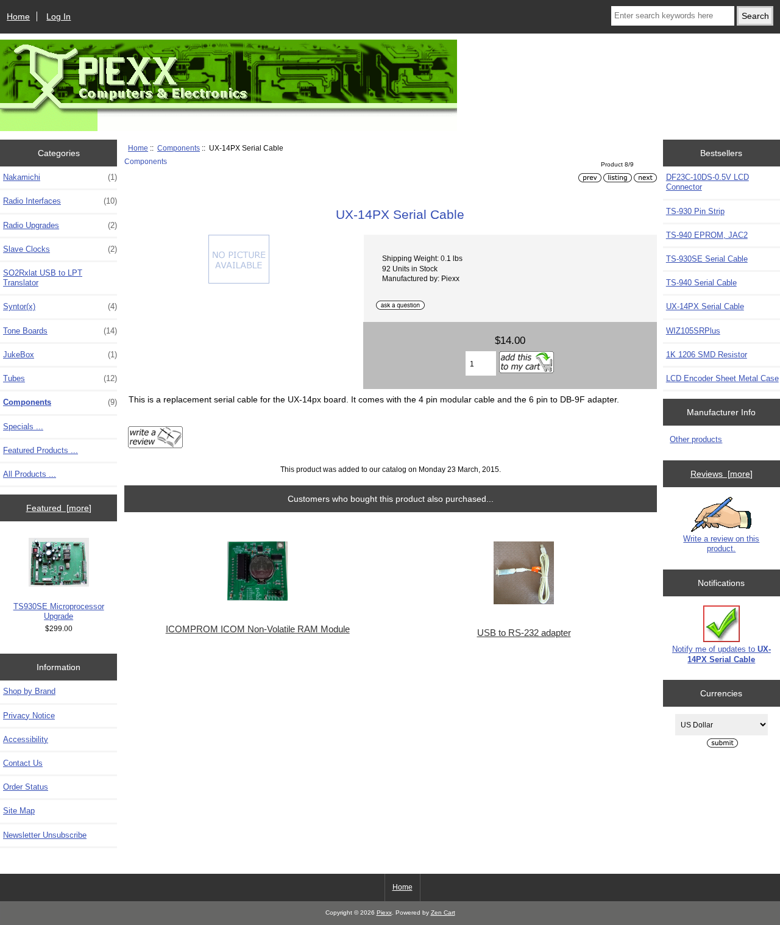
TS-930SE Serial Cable (707, 258)
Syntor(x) (60, 306)
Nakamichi (60, 177)
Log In (58, 16)
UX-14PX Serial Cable (705, 306)
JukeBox (60, 354)
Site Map (19, 810)
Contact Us (23, 763)
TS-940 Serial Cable (701, 282)
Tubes (60, 378)
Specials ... (23, 426)
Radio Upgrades (60, 225)
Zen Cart (443, 912)
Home (18, 16)
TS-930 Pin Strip (695, 211)
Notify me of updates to (721, 654)
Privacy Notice (29, 715)
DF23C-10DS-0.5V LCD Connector (707, 182)
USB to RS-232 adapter (524, 633)
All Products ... (29, 474)
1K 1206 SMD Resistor (706, 354)
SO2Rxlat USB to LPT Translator (42, 277)
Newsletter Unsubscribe (45, 835)
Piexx (384, 912)
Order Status (25, 786)
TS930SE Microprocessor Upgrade (58, 611)
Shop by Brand (29, 691)
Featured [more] (58, 508)
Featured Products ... (40, 450)
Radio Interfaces (60, 200)
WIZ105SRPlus (693, 330)
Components (178, 148)
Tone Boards (60, 330)
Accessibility (25, 739)
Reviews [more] (721, 474)
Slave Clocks (60, 249)
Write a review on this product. (721, 543)
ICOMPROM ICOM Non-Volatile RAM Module (258, 629)
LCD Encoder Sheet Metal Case (722, 378)
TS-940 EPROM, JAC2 (707, 235)
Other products (696, 439)
